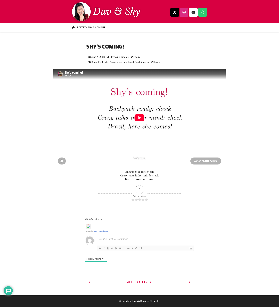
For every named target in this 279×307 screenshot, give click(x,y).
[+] (140, 248)
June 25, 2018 (98, 57)
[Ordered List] (116, 248)
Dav (102, 11)
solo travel (128, 62)
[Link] (132, 248)
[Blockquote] (124, 248)
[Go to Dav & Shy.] (73, 27)
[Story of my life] (189, 282)
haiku (119, 62)
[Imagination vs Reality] (89, 282)
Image (157, 62)
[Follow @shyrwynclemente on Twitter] (174, 12)
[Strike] (112, 248)
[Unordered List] (120, 248)
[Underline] (108, 248)
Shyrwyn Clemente (119, 57)
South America (142, 62)
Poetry (136, 57)
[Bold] (100, 248)
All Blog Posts (139, 282)
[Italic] (104, 248)
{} (136, 248)
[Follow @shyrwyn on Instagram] (184, 12)
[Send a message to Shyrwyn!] (193, 12)
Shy (132, 11)
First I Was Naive (107, 62)
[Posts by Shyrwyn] (81, 20)
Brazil (94, 62)
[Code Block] (128, 248)
